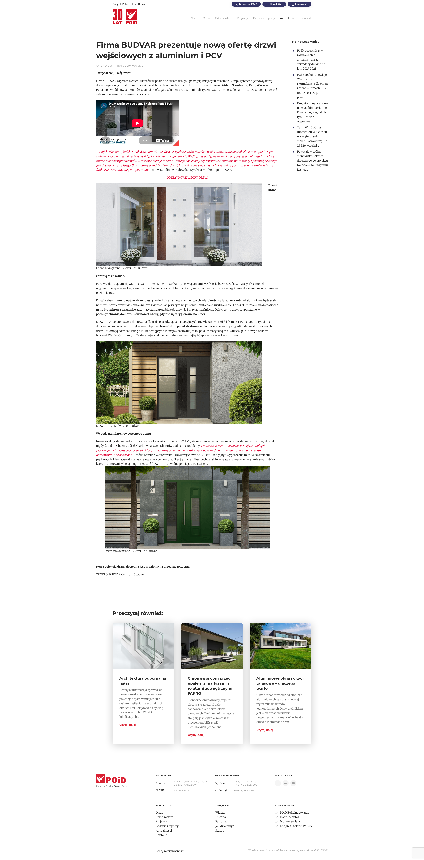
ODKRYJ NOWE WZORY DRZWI (187, 177)
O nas (206, 18)
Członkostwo (223, 18)
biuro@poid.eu (244, 790)
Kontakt (306, 18)
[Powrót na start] (125, 16)
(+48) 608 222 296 (246, 784)
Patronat (221, 821)
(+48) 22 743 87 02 (246, 781)
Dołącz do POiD (248, 4)
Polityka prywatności (170, 851)
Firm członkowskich (130, 65)
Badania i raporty (264, 18)
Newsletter (276, 4)
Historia (220, 817)
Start (194, 18)
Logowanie (301, 4)
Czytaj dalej (127, 724)
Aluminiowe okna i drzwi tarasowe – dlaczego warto (280, 683)
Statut (219, 830)
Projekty (242, 18)
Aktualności (288, 18)
